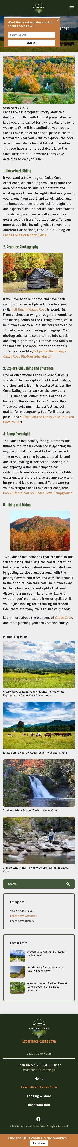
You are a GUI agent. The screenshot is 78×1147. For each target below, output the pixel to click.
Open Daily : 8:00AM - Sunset (39, 1065)
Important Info (39, 1105)
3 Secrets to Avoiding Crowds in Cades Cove (47, 953)
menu (72, 8)
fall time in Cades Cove (29, 309)
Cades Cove (63, 617)
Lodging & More (39, 1096)
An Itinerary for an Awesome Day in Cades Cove (45, 969)
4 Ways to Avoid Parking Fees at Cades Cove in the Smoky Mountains (47, 986)
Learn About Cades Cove (39, 1087)
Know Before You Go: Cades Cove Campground (37, 493)
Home (39, 1078)
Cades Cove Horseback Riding (25, 235)
